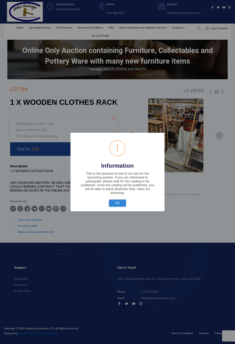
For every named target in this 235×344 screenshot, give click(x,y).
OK (117, 203)
